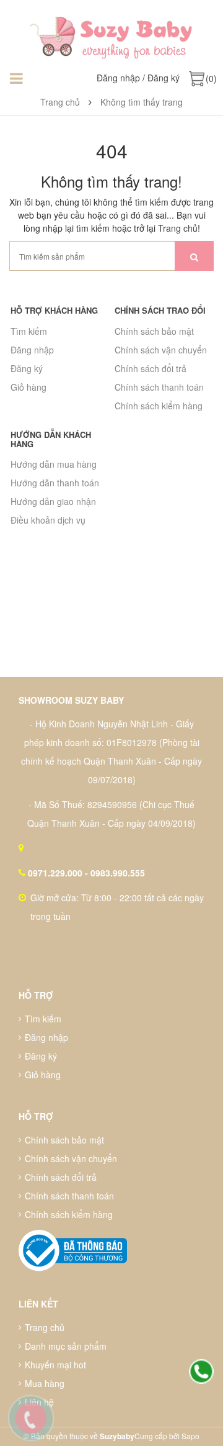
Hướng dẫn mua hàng (54, 464)
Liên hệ (39, 1402)
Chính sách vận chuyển (161, 349)
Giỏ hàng (28, 387)
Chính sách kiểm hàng (159, 405)
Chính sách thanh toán (159, 387)
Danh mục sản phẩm (66, 1346)
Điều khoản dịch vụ (48, 520)
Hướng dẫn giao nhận (53, 501)
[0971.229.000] (201, 1372)
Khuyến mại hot (55, 1364)
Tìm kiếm (29, 331)
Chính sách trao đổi (160, 310)
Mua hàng (44, 1383)
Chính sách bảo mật (154, 331)
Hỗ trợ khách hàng (54, 310)
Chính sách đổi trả (150, 368)
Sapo (190, 1435)
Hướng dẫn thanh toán (55, 482)
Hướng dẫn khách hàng (51, 439)
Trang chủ (178, 228)
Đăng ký (163, 77)
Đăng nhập (118, 77)
